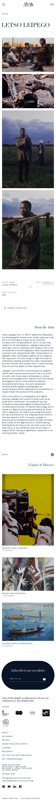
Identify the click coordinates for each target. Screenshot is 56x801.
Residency (7, 751)
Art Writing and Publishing (17, 755)
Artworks (7, 736)
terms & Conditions (10, 798)
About (5, 733)
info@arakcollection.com (16, 778)
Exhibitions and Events (14, 744)
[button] (52, 4)
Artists (5, 14)
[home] (28, 4)
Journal (6, 748)
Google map (8, 774)
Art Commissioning (12, 759)
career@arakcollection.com (18, 781)
